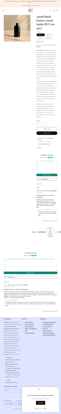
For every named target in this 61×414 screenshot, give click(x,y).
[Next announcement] (58, 5)
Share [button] (39, 147)
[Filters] (38, 179)
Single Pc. (40, 34)
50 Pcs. (49, 34)
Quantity (38, 120)
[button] (3, 10)
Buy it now (47, 133)
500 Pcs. (48, 38)
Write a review (47, 175)
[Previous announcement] (3, 5)
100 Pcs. (40, 38)
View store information (44, 143)
